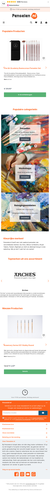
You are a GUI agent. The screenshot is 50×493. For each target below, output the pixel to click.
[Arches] (25, 276)
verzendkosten (30, 484)
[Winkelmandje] (46, 22)
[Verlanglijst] (36, 22)
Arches (25, 290)
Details (25, 371)
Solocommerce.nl (36, 489)
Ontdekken (25, 139)
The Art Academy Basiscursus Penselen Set (22, 68)
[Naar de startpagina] (25, 16)
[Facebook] (16, 474)
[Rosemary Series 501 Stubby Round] (25, 326)
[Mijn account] (41, 22)
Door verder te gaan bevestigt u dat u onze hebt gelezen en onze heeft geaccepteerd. (25, 418)
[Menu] (3, 22)
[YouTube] (27, 474)
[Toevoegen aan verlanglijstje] (43, 58)
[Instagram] (22, 474)
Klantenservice (8, 429)
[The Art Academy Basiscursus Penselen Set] (25, 49)
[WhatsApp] (33, 474)
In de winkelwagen (25, 95)
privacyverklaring (37, 418)
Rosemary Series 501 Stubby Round (19, 345)
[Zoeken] (31, 22)
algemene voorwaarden (23, 419)
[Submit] (43, 413)
